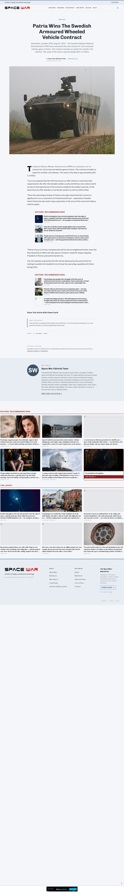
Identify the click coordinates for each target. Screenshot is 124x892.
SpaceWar (52, 7)
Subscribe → (108, 587)
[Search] (117, 8)
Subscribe (114, 2)
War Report (70, 7)
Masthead (78, 576)
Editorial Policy (80, 579)
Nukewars (60, 7)
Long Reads (80, 7)
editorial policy (62, 389)
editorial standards (33, 351)
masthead (45, 351)
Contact (78, 586)
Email (45, 333)
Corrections (79, 583)
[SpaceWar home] (17, 8)
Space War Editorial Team (57, 59)
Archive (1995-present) (58, 586)
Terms (111, 601)
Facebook (39, 333)
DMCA (117, 601)
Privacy (104, 601)
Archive (88, 7)
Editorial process (73, 58)
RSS (111, 592)
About (95, 7)
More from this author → (51, 393)
